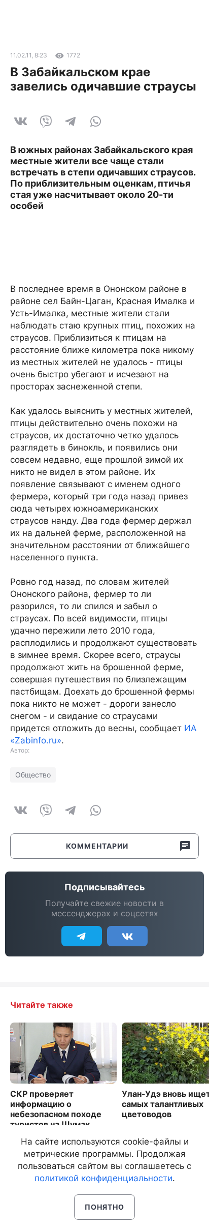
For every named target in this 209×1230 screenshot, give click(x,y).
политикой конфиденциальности (103, 1178)
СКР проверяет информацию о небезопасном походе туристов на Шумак (55, 1109)
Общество (33, 774)
